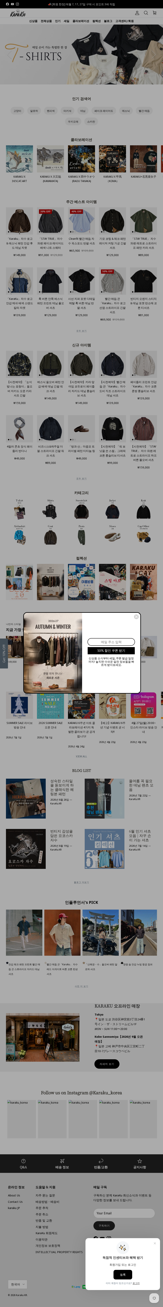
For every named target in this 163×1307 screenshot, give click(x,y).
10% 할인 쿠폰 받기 (111, 651)
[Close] (136, 616)
